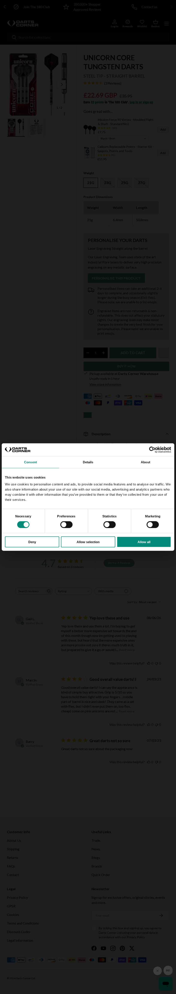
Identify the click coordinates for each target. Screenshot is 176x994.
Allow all (144, 542)
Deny (32, 542)
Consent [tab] (30, 462)
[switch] (66, 524)
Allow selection (88, 542)
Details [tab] (88, 462)
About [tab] (145, 462)
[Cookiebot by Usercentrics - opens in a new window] (152, 450)
